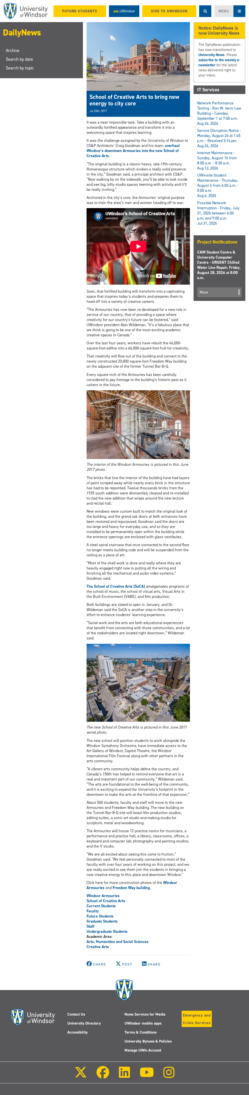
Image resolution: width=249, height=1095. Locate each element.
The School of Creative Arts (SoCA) (116, 586)
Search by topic (20, 68)
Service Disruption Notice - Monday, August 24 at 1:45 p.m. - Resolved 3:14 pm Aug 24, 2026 (219, 138)
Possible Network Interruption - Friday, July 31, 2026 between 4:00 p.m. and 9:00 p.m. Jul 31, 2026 (218, 213)
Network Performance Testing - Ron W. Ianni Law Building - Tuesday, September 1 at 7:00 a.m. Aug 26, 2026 (219, 113)
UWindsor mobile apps (142, 1023)
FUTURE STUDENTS (79, 11)
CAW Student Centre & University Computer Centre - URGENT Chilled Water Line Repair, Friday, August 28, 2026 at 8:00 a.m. (218, 265)
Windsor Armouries (103, 895)
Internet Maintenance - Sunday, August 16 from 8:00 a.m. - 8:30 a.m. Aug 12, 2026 (217, 160)
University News (211, 54)
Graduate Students (102, 921)
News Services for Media (144, 1014)
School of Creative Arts (106, 900)
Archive (12, 50)
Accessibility (77, 1032)
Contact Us (76, 1014)
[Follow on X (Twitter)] (80, 1075)
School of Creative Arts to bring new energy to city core (134, 100)
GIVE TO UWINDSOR (169, 11)
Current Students (101, 905)
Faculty (93, 911)
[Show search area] (205, 11)
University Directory (84, 1023)
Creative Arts (98, 946)
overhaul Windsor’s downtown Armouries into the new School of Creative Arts (133, 150)
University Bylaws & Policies (148, 1041)
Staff (90, 926)
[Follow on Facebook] (103, 1075)
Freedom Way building (131, 887)
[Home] (26, 11)
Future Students (100, 916)
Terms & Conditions (140, 1032)
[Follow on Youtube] (146, 1075)
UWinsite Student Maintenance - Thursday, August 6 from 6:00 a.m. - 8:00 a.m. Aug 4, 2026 (218, 185)
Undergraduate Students (107, 931)
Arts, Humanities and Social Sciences (118, 941)
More (204, 292)
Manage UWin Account (142, 1050)
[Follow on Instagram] (169, 1075)
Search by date (19, 59)
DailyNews (22, 32)
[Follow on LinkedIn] (124, 1075)
